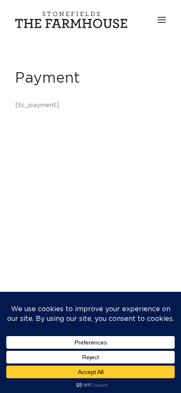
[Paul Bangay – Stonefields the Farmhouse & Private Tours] (71, 19)
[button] (161, 20)
